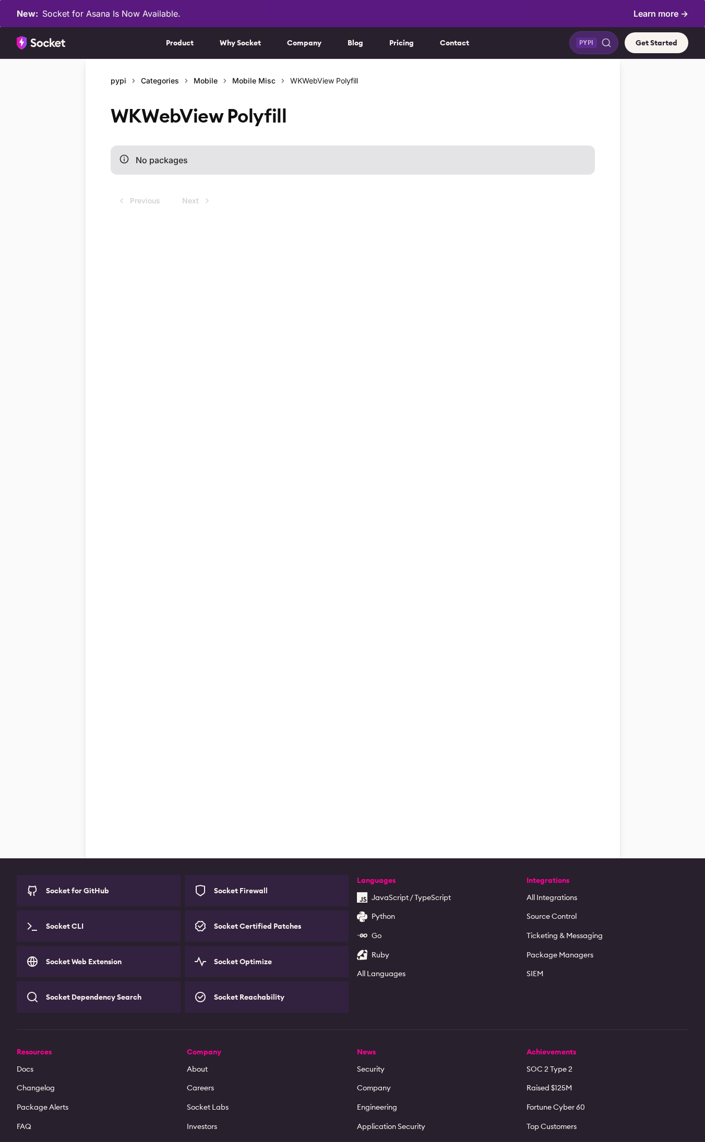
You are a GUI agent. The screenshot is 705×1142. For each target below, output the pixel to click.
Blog (355, 42)
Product (180, 42)
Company (304, 42)
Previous (145, 200)
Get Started (656, 42)
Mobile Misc (254, 80)
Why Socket (240, 42)
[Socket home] (41, 42)
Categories (160, 80)
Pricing (401, 42)
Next (190, 200)
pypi (118, 80)
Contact (454, 42)
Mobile (206, 80)
